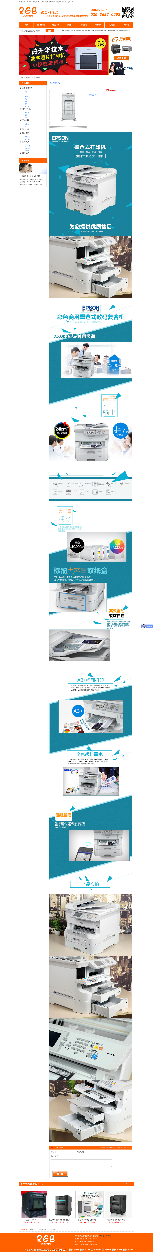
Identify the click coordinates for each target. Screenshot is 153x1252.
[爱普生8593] (68, 107)
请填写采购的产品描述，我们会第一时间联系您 (116, 1148)
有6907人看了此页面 (32, 1222)
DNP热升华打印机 (112, 30)
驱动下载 (84, 25)
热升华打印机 (41, 25)
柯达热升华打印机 (77, 30)
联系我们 (126, 25)
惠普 (26, 117)
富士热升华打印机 (101, 30)
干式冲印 (69, 25)
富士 (26, 94)
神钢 (26, 104)
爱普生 (38, 78)
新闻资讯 (112, 25)
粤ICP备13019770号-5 (105, 1236)
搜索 (49, 31)
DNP (26, 97)
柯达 (26, 92)
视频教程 (27, 137)
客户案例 (27, 148)
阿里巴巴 (33, 1230)
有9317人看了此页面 (116, 1222)
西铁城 (27, 106)
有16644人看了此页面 (87, 1222)
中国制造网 (42, 1230)
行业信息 (27, 146)
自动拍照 (52, 1230)
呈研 (26, 99)
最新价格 (27, 150)
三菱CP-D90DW (31, 1220)
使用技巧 (27, 139)
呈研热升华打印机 (124, 30)
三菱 (26, 101)
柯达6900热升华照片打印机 (116, 1220)
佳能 (26, 115)
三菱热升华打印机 (89, 30)
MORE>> (129, 1184)
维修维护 (98, 25)
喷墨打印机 (55, 25)
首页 (26, 25)
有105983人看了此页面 (60, 1222)
